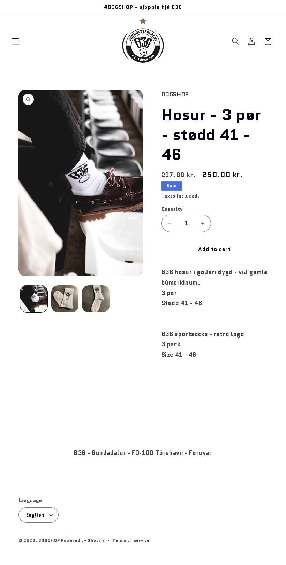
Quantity (172, 209)
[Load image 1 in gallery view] (33, 298)
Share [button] (175, 377)
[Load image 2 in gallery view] (64, 298)
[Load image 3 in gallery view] (95, 298)
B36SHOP (49, 540)
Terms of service (131, 540)
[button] (15, 41)
